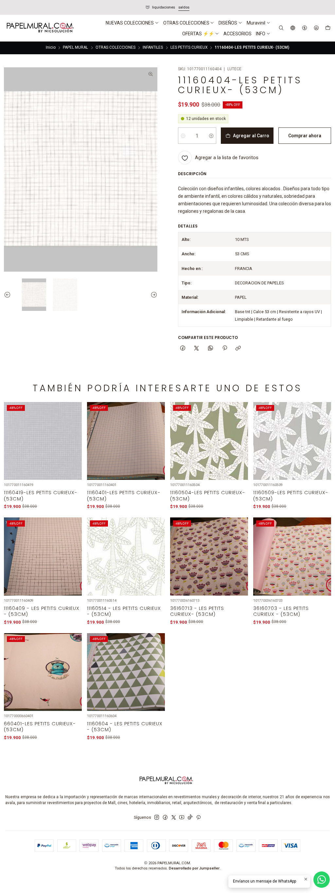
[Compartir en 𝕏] (197, 349)
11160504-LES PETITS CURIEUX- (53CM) (207, 495)
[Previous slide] (9, 294)
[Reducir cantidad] (183, 135)
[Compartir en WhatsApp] (211, 349)
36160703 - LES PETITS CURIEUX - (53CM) (281, 611)
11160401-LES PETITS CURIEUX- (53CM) (124, 495)
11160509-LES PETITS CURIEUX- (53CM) (290, 495)
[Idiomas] (293, 28)
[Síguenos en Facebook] (165, 817)
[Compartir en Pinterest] (224, 349)
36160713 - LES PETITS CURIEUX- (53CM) (197, 611)
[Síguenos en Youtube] (182, 817)
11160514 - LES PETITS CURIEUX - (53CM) (124, 611)
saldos (87, 7)
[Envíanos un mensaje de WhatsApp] (321, 879)
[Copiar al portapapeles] (238, 349)
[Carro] (327, 28)
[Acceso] (316, 28)
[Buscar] (281, 28)
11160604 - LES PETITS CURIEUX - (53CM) (125, 726)
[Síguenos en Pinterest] (198, 817)
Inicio (51, 48)
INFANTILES (153, 48)
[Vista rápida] (73, 448)
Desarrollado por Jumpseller (194, 868)
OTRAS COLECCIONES (115, 48)
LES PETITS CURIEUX (188, 48)
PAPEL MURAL (75, 48)
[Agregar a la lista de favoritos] (73, 434)
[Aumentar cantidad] (211, 135)
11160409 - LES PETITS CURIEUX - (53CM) (41, 611)
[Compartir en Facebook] (183, 349)
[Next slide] (152, 294)
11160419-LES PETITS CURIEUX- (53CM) (41, 495)
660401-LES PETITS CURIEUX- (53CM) (40, 726)
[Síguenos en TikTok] (190, 817)
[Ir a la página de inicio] (40, 28)
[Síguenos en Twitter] (174, 817)
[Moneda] (304, 28)
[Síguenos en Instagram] (157, 817)
